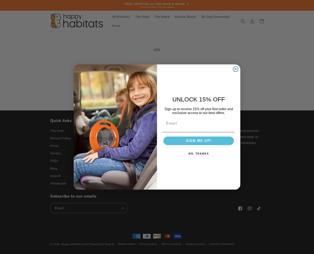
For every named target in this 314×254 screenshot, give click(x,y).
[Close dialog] (235, 69)
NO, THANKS (199, 153)
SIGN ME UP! (199, 141)
